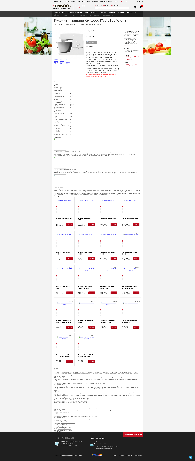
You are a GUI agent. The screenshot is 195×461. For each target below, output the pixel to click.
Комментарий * (57, 423)
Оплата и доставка (64, 1)
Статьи (88, 1)
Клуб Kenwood (95, 1)
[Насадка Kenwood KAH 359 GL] (86, 310)
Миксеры (121, 12)
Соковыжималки (132, 12)
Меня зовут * (57, 426)
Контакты (116, 1)
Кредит (78, 1)
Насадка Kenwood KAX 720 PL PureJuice (107, 321)
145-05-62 (115, 5)
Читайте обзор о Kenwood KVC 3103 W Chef (131, 65)
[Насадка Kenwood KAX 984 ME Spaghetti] (130, 275)
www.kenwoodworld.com (133, 434)
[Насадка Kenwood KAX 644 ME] (64, 241)
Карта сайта (130, 455)
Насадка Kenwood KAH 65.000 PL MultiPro (85, 355)
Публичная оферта (138, 455)
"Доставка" (127, 45)
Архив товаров (116, 455)
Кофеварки (103, 12)
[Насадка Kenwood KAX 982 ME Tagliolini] (86, 275)
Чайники (56, 15)
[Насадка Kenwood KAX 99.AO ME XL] (130, 310)
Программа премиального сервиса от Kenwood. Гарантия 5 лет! (131, 58)
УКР (126, 1)
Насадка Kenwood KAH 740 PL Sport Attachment (64, 321)
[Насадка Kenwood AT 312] (64, 207)
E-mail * (55, 428)
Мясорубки (73, 15)
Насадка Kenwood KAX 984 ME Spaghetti (129, 287)
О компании (55, 1)
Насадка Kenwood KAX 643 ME (107, 253)
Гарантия (73, 1)
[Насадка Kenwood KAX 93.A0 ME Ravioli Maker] (64, 344)
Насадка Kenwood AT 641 (130, 218)
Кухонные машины (59, 12)
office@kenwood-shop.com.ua (104, 448)
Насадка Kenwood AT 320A (85, 219)
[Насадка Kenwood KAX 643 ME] (108, 241)
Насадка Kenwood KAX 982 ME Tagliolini (85, 287)
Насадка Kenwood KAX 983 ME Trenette (107, 287)
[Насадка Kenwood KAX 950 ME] (86, 241)
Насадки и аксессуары (75, 12)
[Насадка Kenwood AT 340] (108, 207)
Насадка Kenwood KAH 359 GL (85, 321)
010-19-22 (98, 5)
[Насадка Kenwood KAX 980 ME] (64, 275)
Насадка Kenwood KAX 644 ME (63, 253)
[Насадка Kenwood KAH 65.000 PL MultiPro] (86, 344)
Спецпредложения (107, 15)
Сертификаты (103, 1)
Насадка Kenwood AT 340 (108, 218)
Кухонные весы (94, 15)
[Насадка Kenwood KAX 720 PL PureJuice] (108, 310)
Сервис (110, 1)
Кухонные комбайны (91, 12)
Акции (83, 1)
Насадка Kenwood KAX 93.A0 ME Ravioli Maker (63, 355)
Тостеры (64, 15)
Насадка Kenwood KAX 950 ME (85, 253)
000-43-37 (106, 5)
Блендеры (112, 12)
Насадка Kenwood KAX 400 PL (129, 253)
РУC (122, 1)
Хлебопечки (83, 15)
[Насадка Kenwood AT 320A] (86, 207)
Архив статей (124, 455)
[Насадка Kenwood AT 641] (130, 207)
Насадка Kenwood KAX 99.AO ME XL (129, 321)
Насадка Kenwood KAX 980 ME (63, 287)
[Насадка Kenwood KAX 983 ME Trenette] (108, 275)
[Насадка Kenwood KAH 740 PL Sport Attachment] (64, 310)
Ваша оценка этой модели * (60, 420)
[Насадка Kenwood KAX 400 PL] (130, 241)
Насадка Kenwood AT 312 (64, 218)
